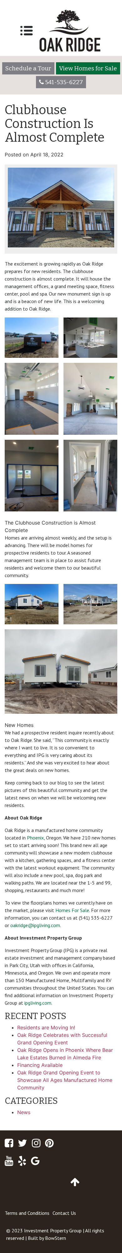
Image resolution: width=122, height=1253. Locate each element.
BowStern (55, 1238)
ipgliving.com (37, 1003)
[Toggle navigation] (26, 30)
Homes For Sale (72, 910)
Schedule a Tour (28, 68)
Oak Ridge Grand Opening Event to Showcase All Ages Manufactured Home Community (64, 1080)
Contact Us (64, 1213)
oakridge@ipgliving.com (35, 925)
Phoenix (35, 837)
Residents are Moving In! (46, 1027)
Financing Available (40, 1065)
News (23, 1112)
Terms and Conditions (27, 1213)
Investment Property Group (53, 1230)
